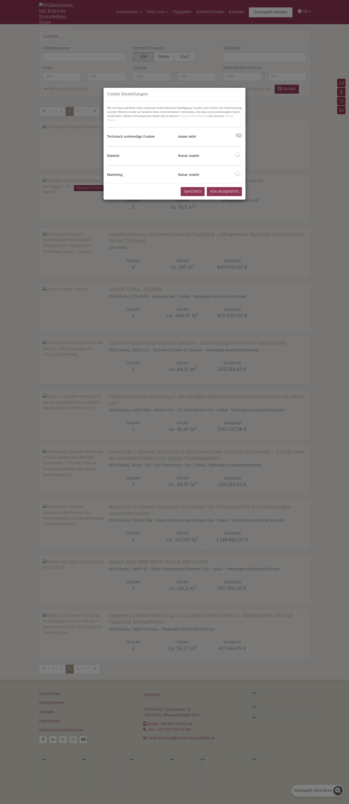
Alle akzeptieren (224, 191)
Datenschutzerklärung (193, 116)
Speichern (193, 191)
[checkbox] (239, 135)
